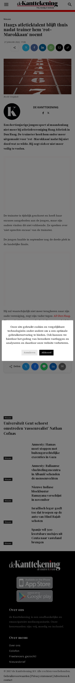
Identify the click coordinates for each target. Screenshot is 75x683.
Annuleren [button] (29, 352)
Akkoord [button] (46, 352)
